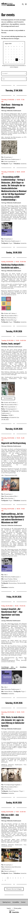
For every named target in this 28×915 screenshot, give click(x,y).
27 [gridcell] (16, 59)
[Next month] (22, 43)
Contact (23, 902)
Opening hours (6, 902)
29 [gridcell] (22, 59)
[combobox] (14, 73)
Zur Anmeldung (8, 398)
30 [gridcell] (5, 62)
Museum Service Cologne (14, 889)
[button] (23, 4)
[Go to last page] (5, 880)
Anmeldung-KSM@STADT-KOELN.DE (14, 667)
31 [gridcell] (8, 62)
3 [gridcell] (16, 62)
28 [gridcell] (19, 59)
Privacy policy (17, 908)
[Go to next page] (3, 880)
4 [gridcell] (19, 62)
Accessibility (16, 902)
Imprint (9, 908)
